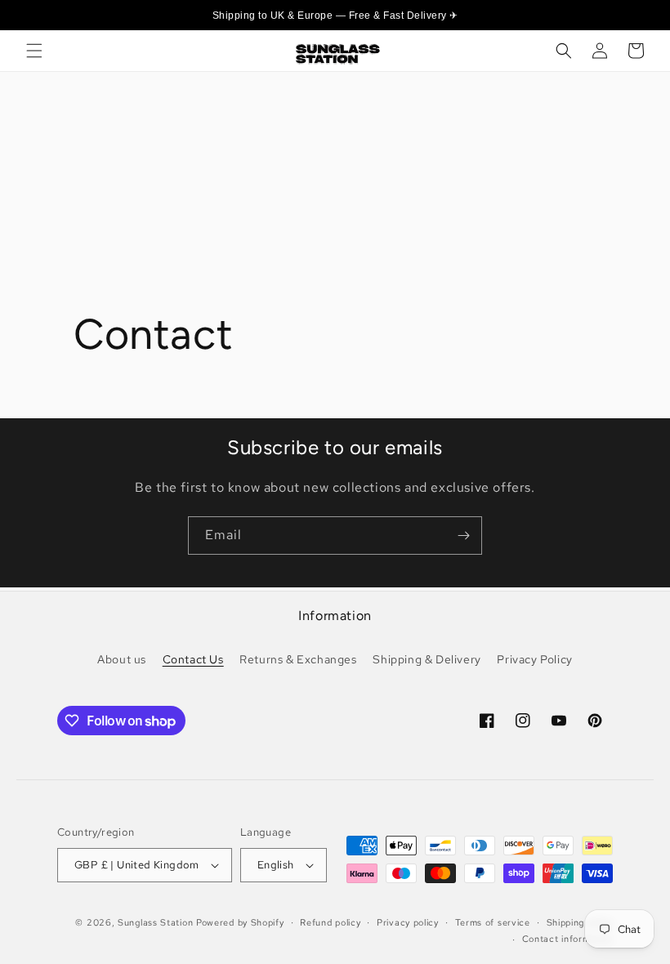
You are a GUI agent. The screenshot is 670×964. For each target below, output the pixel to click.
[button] (34, 51)
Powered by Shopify (240, 922)
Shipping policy (580, 922)
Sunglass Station (155, 922)
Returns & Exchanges (297, 659)
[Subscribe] (463, 535)
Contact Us (193, 659)
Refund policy (330, 922)
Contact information (567, 938)
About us (121, 659)
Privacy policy (408, 922)
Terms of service (492, 922)
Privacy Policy (534, 659)
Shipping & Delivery (426, 659)
